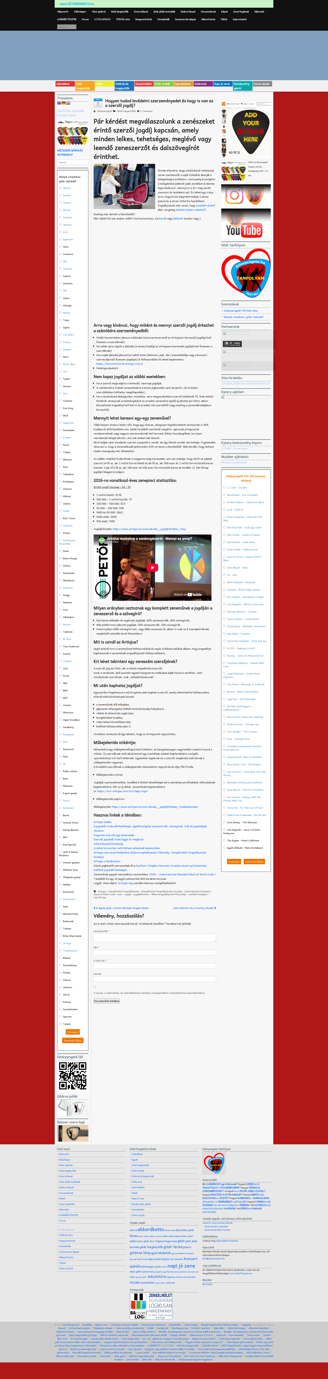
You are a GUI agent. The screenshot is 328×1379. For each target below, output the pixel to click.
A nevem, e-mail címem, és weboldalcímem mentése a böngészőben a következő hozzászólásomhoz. (149, 993)
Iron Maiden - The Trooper (242, 731)
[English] (59, 103)
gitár (181, 1240)
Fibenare (68, 786)
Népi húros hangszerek (230, 1356)
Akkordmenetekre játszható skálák (149, 1335)
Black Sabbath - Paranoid (241, 582)
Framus (67, 342)
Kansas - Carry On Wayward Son (245, 655)
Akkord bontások (65, 1331)
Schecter (68, 587)
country (158, 1236)
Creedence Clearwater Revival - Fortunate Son (243, 747)
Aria (65, 610)
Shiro (66, 246)
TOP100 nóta (123, 19)
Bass (65, 778)
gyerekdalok (161, 1252)
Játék (99, 83)
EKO (65, 837)
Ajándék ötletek (210, 1345)
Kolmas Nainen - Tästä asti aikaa (245, 502)
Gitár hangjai (190, 1324)
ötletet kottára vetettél (190, 209)
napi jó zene (181, 1265)
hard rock (142, 1259)
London (267, 1335)
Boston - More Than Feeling (242, 691)
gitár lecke (172, 1246)
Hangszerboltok (143, 19)
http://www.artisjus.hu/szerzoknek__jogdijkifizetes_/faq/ (149, 529)
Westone (68, 712)
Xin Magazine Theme (263, 1324)
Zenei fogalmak (241, 11)
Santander (69, 573)
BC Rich (67, 639)
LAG (65, 668)
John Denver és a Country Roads (193, 908)
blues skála (143, 1236)
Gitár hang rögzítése (229, 1338)
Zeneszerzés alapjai (185, 19)
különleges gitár (150, 1266)
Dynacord (68, 749)
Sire (65, 393)
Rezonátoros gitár (87, 1356)
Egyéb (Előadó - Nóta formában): (245, 848)
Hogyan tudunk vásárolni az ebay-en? (204, 1342)
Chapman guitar (72, 877)
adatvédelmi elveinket (227, 1240)
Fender (67, 195)
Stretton (68, 283)
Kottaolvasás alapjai (79, 1328)
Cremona (68, 254)
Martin (67, 210)
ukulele (178, 1277)
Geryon (67, 386)
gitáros (187, 1247)
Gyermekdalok (236, 1335)
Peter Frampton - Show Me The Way (242, 518)
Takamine (68, 474)
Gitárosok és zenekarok (153, 1324)
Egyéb (135, 1159)
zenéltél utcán (205, 205)
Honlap (97, 974)
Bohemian (68, 808)
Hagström (68, 423)
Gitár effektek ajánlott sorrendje (169, 1352)
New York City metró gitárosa (199, 1356)
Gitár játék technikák (164, 11)
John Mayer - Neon (237, 567)
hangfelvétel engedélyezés (124, 891)
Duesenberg (70, 965)
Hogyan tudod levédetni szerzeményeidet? (126, 1342)
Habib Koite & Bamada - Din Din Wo (246, 815)
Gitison (67, 980)
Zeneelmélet (143, 83)
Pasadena (68, 734)
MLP (65, 698)
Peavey (67, 1002)
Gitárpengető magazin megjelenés (195, 1359)
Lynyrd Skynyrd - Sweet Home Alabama (241, 675)
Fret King (68, 408)
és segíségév (230, 1201)
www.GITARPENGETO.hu (77, 3)
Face (65, 467)
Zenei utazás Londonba (216, 1226)
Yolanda (67, 401)
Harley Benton (71, 830)
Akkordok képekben (259, 1328)
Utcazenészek (208, 11)
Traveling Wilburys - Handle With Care (243, 664)
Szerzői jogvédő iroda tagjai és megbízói (119, 839)
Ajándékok (62, 83)
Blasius (67, 958)
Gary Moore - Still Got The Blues (245, 790)
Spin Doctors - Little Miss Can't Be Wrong (244, 773)
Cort (65, 232)
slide (132, 1277)
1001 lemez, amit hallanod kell (166, 1342)
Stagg (66, 595)
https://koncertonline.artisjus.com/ (119, 363)
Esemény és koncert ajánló (124, 1324)
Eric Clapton (157, 1241)
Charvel (67, 489)
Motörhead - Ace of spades (242, 495)
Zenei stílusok (141, 11)
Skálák (150, 1328)
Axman (67, 654)
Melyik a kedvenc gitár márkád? (244, 317)
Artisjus (102, 891)
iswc (120, 894)
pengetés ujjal (160, 1271)
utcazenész (189, 1277)
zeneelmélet (147, 1282)
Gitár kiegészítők (119, 11)
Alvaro (66, 533)
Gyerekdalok (182, 83)
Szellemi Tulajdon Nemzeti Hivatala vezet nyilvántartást (171, 865)
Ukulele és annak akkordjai (83, 1349)
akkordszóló (169, 1230)
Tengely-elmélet (178, 1335)
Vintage (67, 305)
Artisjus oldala (102, 822)
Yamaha (67, 217)
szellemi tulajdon (198, 894)
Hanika (66, 884)
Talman (67, 928)
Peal (65, 756)
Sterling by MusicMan (67, 541)
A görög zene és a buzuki (111, 1349)
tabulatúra (157, 1276)
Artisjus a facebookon (107, 861)
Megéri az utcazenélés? (204, 1338)
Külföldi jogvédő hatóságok (110, 870)
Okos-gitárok (99, 11)
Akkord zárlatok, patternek (114, 1335)
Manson (67, 459)
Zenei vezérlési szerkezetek (130, 1328)
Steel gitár (105, 1356)
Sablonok (221, 1335)
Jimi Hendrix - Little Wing (241, 542)
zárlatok (170, 1282)
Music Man (69, 364)
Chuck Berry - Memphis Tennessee (246, 626)
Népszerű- (63, 11)
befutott (178, 218)
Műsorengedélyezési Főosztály (169, 894)
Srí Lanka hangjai (79, 1338)
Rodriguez (68, 481)
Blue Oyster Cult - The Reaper (244, 764)
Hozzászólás (102, 931)
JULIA (66, 994)
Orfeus (67, 565)
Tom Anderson (71, 646)
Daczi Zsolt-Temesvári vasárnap (245, 717)
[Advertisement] (164, 55)
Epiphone (68, 239)
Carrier (67, 705)
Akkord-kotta (208, 19)
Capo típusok (134, 1349)
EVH (65, 742)
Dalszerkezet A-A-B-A (201, 1335)
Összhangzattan (180, 1328)
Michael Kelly (70, 914)
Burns (66, 815)
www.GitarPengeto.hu (241, 1273)
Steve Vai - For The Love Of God (245, 807)
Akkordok (259, 11)
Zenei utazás (261, 83)
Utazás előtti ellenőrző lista (105, 1338)
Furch (66, 445)
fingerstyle (171, 1241)
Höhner (67, 496)
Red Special (69, 844)
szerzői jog (100, 897)
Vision (66, 298)
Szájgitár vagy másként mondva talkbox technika (169, 1349)
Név (97, 947)
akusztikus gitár (185, 1230)
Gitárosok (200, 83)
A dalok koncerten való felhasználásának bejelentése (127, 848)
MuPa (164, 1266)
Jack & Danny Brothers (68, 853)
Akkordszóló (122, 1331)
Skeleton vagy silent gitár (141, 1356)
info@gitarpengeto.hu (213, 1258)
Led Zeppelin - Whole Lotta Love (245, 604)
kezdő (163, 218)
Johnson (67, 987)
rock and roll (192, 1271)
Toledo (67, 1024)
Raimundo (68, 921)
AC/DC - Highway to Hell (241, 648)
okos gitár (135, 1271)
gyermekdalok (178, 1253)
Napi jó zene (222, 83)
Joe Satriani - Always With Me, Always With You (242, 798)
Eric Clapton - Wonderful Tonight (245, 597)
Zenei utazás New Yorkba (217, 1230)
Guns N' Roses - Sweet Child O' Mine (242, 558)
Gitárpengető (104, 111)
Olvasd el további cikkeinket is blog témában (122, 1345)
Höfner (67, 313)
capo (151, 1236)
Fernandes (69, 430)
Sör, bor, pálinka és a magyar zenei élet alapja (165, 1338)
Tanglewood (70, 950)
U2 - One (232, 575)
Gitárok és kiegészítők (122, 85)
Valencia (67, 525)
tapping (171, 1277)
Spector (67, 1016)
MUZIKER (207, 1284)
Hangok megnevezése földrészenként (219, 1324)
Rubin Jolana (70, 771)
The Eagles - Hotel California (243, 840)
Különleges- (80, 11)
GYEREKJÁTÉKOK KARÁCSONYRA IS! (246, 383)
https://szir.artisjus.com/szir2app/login (122, 791)
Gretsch (67, 269)
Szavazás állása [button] (73, 1040)
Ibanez (67, 202)
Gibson (67, 188)
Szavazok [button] (72, 1032)
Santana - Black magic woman (243, 589)
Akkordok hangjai (236, 1328)
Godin (66, 511)
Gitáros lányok (188, 11)
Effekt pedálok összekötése (118, 1352)
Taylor (66, 379)
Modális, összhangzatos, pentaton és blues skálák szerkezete (190, 1331)
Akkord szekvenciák (165, 1359)
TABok (224, 19)
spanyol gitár (141, 1277)
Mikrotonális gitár (65, 1356)
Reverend (68, 892)
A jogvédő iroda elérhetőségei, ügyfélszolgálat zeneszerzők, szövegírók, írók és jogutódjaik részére (150, 828)
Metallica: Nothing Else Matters (244, 782)
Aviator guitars (71, 862)
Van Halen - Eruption (238, 633)
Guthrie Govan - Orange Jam (243, 724)
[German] (64, 103)
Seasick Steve (70, 822)
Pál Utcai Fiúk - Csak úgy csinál (244, 527)
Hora (65, 357)
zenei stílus (160, 1282)
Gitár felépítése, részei (257, 1352)
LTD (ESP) (68, 335)
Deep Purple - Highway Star (242, 549)
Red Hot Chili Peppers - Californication (238, 708)
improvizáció (155, 1259)
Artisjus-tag (125, 883)
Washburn (68, 580)
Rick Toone (69, 518)
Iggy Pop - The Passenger (241, 699)
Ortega (67, 943)
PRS (65, 261)
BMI (65, 690)
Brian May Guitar (72, 936)
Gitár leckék (162, 83)
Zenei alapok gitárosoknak (239, 1342)
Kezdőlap (87, 1324)
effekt (165, 1236)
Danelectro (69, 899)
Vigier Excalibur (71, 720)
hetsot (231, 1185)
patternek (147, 1272)
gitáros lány (140, 1252)
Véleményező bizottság (108, 843)
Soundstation (70, 1009)
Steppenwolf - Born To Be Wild (244, 757)
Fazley (66, 972)
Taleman (68, 632)
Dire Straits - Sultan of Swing (243, 535)
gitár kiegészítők (151, 1246)
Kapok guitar (70, 793)
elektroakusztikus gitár (181, 1236)
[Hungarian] (68, 103)
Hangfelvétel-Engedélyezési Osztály (162, 891)
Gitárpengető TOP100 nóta (240, 310)
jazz (166, 1258)
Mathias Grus (70, 870)
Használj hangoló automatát (86, 1352)
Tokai (66, 320)
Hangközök (162, 1328)
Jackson (67, 224)
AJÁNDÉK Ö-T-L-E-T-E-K (160, 1345)
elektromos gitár (139, 1241)
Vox (65, 371)
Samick (67, 276)
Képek (224, 11)
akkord (133, 1230)
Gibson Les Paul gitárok (169, 1356)
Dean (66, 551)
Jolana (66, 503)
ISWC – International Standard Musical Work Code (181, 874)
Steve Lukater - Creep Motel (243, 619)
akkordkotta (151, 1229)
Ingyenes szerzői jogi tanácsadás (114, 835)
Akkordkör (219, 1328)
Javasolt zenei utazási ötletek (217, 1223)
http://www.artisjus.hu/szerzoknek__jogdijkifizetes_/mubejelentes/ (155, 806)
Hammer (67, 602)
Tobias (66, 452)
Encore (67, 624)
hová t (249, 1191)
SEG (65, 683)
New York (62, 1338)
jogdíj (128, 894)
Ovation (67, 661)
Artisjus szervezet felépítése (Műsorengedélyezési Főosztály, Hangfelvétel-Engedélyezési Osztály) (150, 854)
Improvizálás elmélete (143, 1331)
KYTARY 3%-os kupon (235, 448)
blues (134, 1235)
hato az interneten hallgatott (236, 1203)
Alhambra (68, 617)
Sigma (66, 327)
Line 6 (66, 800)
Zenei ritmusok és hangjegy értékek (95, 1331)
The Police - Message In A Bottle (245, 684)
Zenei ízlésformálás (253, 1338)
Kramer (67, 437)
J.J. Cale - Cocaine (237, 487)
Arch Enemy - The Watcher (242, 822)
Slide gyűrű (119, 1356)
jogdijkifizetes (141, 894)
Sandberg (68, 727)
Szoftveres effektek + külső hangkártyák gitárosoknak (216, 1352)
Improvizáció (240, 19)
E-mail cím (100, 960)
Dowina (67, 349)
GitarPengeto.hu (70, 1324)
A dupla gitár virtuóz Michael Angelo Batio (122, 908)
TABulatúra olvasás (103, 1328)
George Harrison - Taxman (242, 611)
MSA (65, 415)
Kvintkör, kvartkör (201, 1328)
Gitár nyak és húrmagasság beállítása (216, 1349)
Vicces (85, 19)
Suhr (65, 906)
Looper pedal (142, 1352)
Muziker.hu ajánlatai (234, 462)
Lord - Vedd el (235, 509)
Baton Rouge (70, 558)
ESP (65, 291)
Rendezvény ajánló (241, 85)
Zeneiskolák (163, 19)
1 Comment (146, 111)
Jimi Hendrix (176, 1259)
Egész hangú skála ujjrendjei (83, 1335)
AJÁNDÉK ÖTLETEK (67, 19)
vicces (135, 1282)
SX (64, 764)
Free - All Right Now (238, 739)
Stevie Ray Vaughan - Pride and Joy (246, 641)
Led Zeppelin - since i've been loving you (241, 831)
